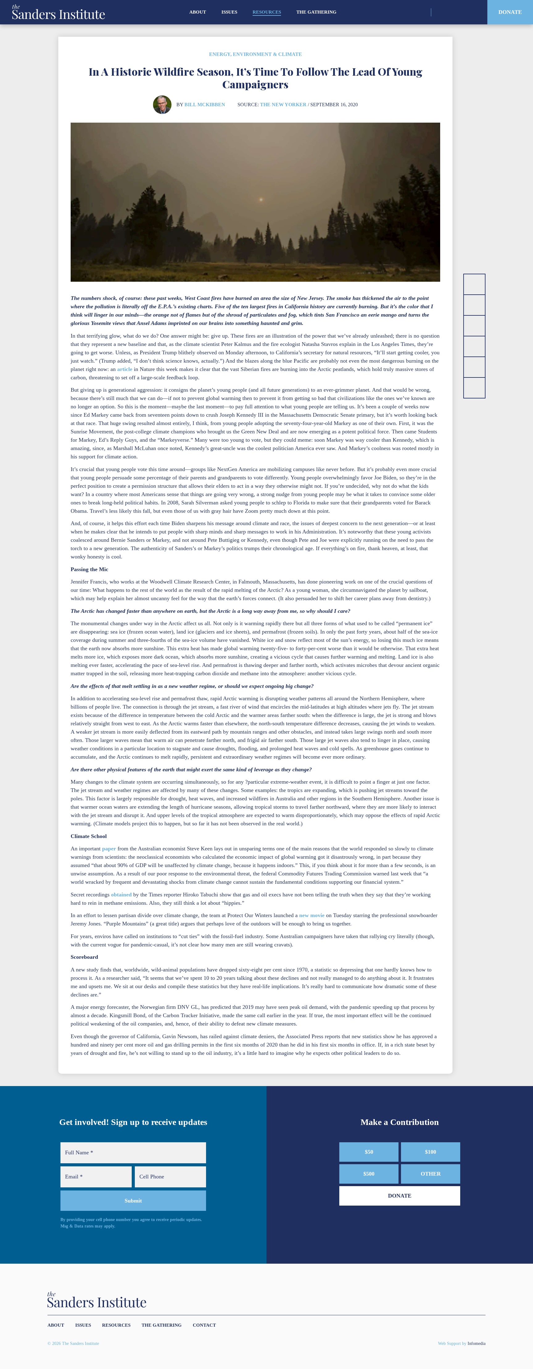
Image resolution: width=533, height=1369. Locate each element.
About (197, 12)
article (124, 369)
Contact (204, 1325)
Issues (229, 12)
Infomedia (476, 1343)
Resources (267, 12)
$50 (369, 1152)
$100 (430, 1152)
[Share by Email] (474, 346)
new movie (311, 915)
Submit (133, 1201)
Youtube (472, 12)
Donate (510, 12)
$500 (368, 1174)
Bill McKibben (204, 104)
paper (109, 848)
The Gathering (316, 12)
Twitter (450, 12)
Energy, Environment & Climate (255, 54)
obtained (121, 894)
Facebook (461, 12)
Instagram (440, 12)
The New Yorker (283, 104)
